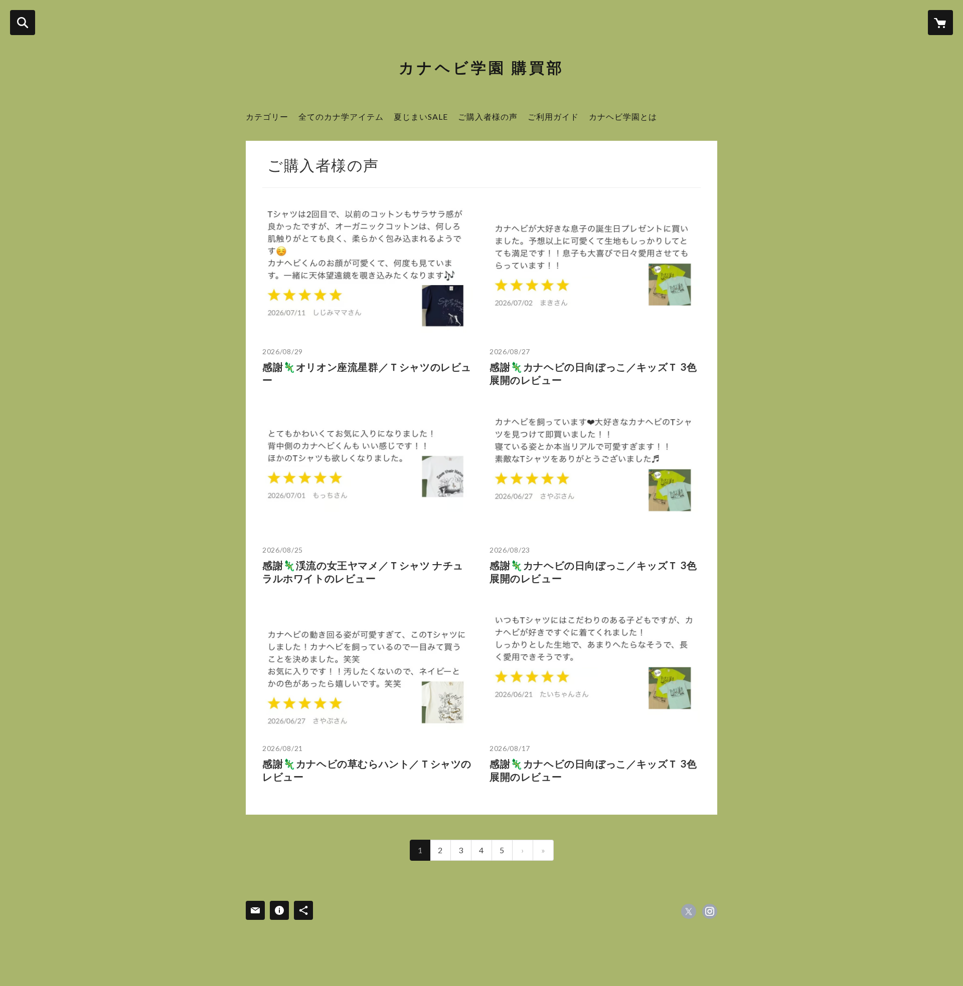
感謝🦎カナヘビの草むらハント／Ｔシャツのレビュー (366, 770)
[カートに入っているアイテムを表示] (940, 22)
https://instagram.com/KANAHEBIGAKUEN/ (709, 911)
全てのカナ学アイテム (341, 116)
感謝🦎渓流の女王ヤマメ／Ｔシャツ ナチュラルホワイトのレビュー (362, 571)
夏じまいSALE (421, 116)
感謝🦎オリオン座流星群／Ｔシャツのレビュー (366, 373)
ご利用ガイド (553, 116)
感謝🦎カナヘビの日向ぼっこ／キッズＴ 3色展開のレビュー (593, 373)
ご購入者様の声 (488, 116)
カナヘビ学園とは (623, 116)
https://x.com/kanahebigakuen (688, 911)
